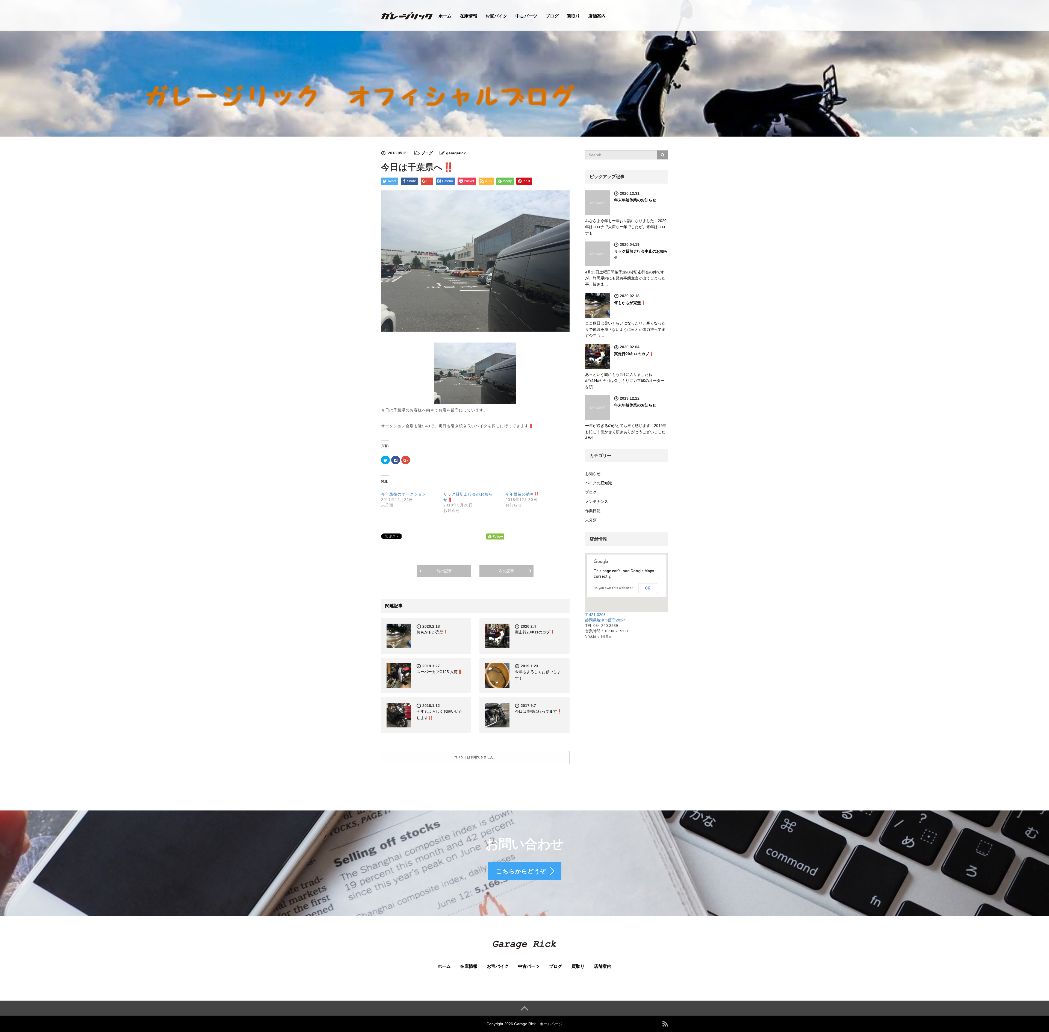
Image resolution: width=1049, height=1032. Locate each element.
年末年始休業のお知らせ (635, 200)
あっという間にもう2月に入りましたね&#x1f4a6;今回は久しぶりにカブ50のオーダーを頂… (624, 380)
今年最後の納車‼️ (522, 494)
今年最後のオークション (403, 494)
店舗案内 (597, 16)
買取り (573, 16)
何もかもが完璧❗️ (432, 632)
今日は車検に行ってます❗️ (538, 711)
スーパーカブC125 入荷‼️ (439, 672)
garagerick (456, 153)
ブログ (552, 16)
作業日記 (592, 511)
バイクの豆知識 (598, 483)
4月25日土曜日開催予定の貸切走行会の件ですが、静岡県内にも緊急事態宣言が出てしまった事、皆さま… (625, 278)
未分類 (591, 520)
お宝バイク (496, 16)
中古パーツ (526, 16)
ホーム (445, 16)
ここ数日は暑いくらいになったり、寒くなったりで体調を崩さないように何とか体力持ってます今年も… (625, 329)
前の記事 (444, 571)
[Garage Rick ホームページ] (407, 14)
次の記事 (506, 571)
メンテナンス (596, 501)
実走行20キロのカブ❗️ (535, 632)
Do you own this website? (613, 588)
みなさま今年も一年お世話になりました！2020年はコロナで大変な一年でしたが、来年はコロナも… (626, 227)
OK (647, 588)
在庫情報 (468, 16)
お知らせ (592, 473)
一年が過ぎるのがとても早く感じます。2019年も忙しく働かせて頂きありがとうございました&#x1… (626, 431)
